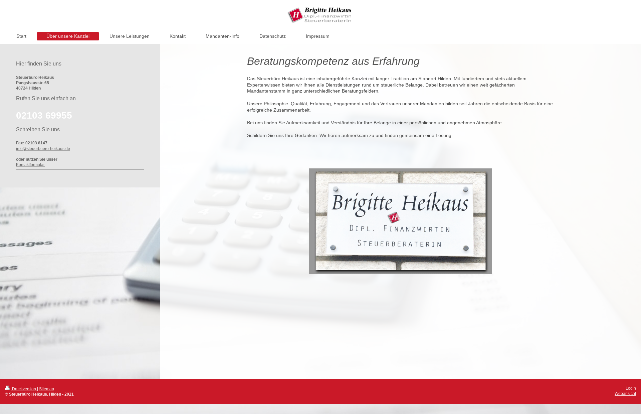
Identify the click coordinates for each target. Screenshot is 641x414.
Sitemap (46, 389)
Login (631, 388)
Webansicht (625, 393)
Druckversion (24, 389)
